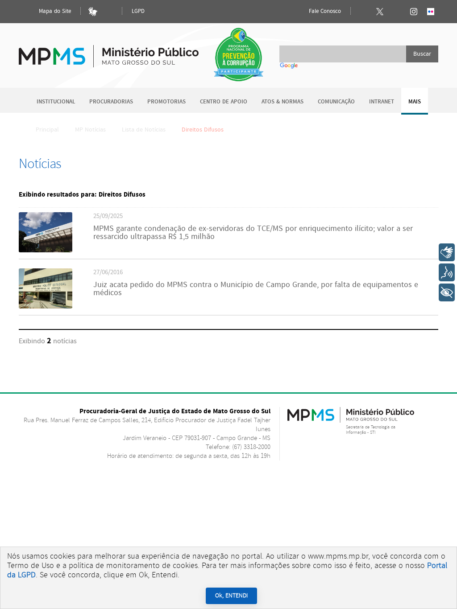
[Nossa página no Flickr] (431, 11)
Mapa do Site (54, 11)
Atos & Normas (282, 102)
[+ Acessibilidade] (447, 292)
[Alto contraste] (110, 11)
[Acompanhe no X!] (380, 11)
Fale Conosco (324, 11)
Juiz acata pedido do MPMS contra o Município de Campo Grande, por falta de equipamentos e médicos (255, 289)
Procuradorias (111, 102)
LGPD (138, 11)
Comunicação (336, 102)
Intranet (381, 102)
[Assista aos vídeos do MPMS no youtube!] (397, 11)
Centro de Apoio (223, 102)
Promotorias (166, 102)
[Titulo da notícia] (45, 250)
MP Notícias (90, 129)
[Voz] (447, 272)
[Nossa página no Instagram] (414, 11)
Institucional (56, 102)
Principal (47, 129)
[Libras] (93, 11)
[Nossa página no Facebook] (363, 11)
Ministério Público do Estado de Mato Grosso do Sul (109, 51)
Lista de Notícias (144, 129)
